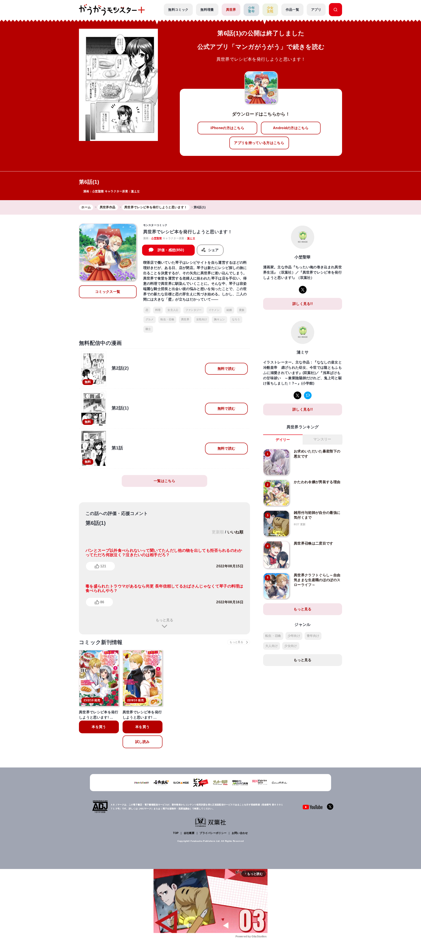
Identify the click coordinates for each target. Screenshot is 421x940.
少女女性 (270, 9)
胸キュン (219, 319)
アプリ (316, 9)
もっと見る (164, 620)
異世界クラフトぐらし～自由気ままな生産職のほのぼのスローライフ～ (317, 580)
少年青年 (251, 9)
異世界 (231, 9)
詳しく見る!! (303, 304)
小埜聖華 (98, 191)
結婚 (229, 310)
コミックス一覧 (107, 292)
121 (103, 566)
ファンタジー (194, 310)
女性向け (201, 319)
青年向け (313, 635)
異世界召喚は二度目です (313, 543)
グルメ (150, 319)
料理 (158, 310)
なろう (236, 319)
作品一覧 (292, 9)
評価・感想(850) (171, 250)
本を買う (99, 727)
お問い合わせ (240, 833)
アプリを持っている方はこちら (259, 143)
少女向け (290, 646)
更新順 (218, 532)
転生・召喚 (167, 319)
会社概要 (189, 833)
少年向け (294, 635)
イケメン (214, 310)
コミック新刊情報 (101, 642)
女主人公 (173, 310)
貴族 (241, 310)
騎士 (148, 329)
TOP (175, 833)
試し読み (142, 742)
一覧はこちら (164, 481)
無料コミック (178, 9)
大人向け (271, 646)
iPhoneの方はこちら (227, 128)
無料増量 (207, 9)
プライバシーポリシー (213, 833)
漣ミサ (135, 191)
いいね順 (235, 532)
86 (102, 602)
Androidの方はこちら (291, 128)
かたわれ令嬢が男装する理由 (317, 482)
